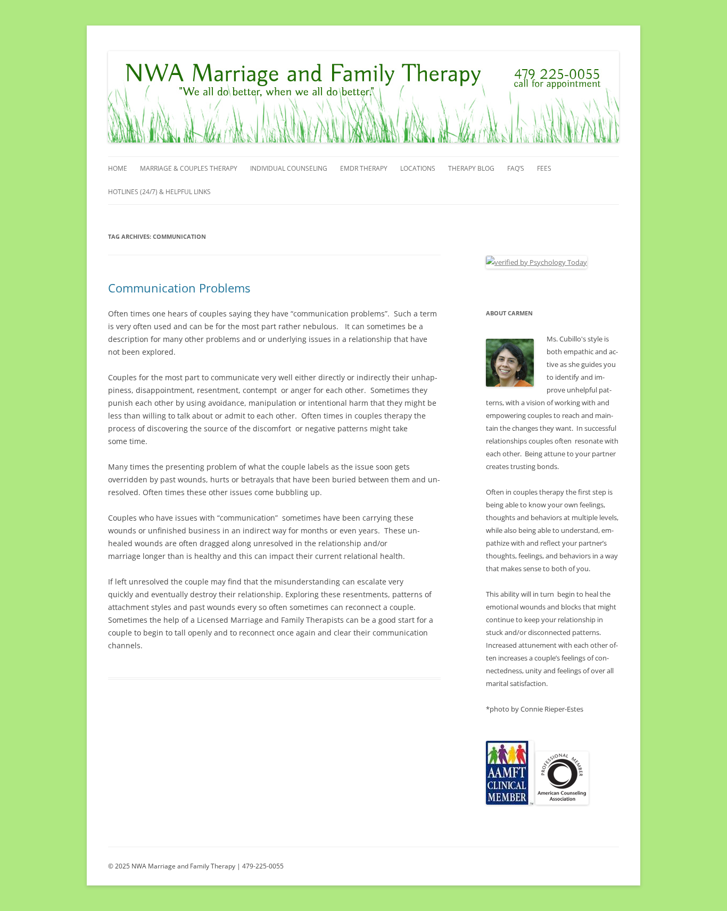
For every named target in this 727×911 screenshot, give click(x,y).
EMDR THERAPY (363, 168)
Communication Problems (179, 288)
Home (117, 168)
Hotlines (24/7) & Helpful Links (159, 191)
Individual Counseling (288, 168)
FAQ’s (515, 168)
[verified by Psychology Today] (536, 262)
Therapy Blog (471, 168)
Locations (417, 168)
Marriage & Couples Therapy (188, 168)
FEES (544, 168)
